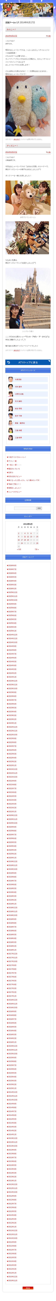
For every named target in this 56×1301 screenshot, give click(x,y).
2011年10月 (12, 1238)
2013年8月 (12, 1154)
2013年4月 (12, 1169)
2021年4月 (12, 800)
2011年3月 (12, 1265)
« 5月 (19, 549)
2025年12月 (12, 592)
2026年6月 (12, 573)
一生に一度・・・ (14, 465)
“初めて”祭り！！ (14, 484)
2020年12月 (12, 815)
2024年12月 (12, 635)
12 (28, 537)
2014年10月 (12, 1100)
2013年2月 (12, 1177)
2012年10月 (12, 1192)
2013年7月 (12, 1157)
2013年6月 (12, 1161)
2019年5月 (12, 888)
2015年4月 (12, 1077)
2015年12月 (12, 1046)
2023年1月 (12, 723)
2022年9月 (12, 738)
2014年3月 (12, 1127)
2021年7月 (12, 788)
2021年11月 (12, 773)
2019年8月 (12, 877)
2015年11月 (12, 1050)
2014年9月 (12, 1104)
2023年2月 (12, 719)
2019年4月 (12, 892)
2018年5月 (12, 935)
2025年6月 (12, 615)
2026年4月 (12, 581)
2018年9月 (12, 919)
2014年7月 (12, 1111)
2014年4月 (12, 1123)
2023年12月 (12, 681)
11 (25, 537)
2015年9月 (12, 1058)
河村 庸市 (18, 387)
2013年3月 (12, 1173)
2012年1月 (12, 1227)
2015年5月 (12, 1073)
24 (22, 543)
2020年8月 (12, 831)
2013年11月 (12, 1142)
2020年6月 (12, 838)
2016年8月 (12, 1015)
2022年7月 (12, 746)
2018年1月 (12, 950)
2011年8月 (12, 1246)
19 (28, 540)
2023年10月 (12, 688)
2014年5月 (12, 1119)
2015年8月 (12, 1061)
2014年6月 (12, 1115)
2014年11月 (12, 1096)
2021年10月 (12, 777)
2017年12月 (12, 954)
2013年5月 (12, 1165)
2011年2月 (12, 1269)
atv (49, 36)
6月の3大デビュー (15, 476)
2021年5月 (12, 796)
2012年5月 (12, 1211)
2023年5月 (12, 708)
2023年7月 (12, 700)
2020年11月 (12, 819)
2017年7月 (12, 973)
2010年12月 (12, 1277)
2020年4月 (12, 846)
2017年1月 (12, 996)
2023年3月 (12, 715)
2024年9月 (12, 646)
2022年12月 (12, 727)
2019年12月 (12, 861)
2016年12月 (12, 1000)
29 (37, 543)
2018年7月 (12, 927)
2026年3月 (12, 585)
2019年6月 (12, 885)
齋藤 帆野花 (20, 423)
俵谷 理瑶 (18, 409)
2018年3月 (12, 942)
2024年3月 (12, 669)
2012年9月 (12, 1196)
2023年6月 (12, 704)
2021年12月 (12, 769)
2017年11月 (12, 958)
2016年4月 (12, 1031)
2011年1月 (12, 1273)
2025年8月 (12, 608)
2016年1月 (12, 1042)
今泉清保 (18, 379)
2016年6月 (12, 1023)
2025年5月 (12, 619)
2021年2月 (12, 808)
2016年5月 (12, 1027)
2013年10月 (12, 1146)
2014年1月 (12, 1134)
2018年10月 (12, 915)
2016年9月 (12, 1011)
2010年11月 (12, 1281)
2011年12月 (12, 1231)
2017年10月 (12, 961)
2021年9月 (12, 781)
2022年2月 (12, 762)
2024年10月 (12, 642)
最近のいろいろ (14, 469)
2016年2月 (12, 1038)
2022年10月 (12, 735)
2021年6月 (12, 792)
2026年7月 (12, 569)
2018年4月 (12, 938)
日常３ (10, 473)
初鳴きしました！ (14, 488)
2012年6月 (12, 1207)
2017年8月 (12, 969)
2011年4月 (12, 1261)
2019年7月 (12, 881)
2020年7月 (12, 835)
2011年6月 (12, 1254)
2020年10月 (12, 823)
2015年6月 (12, 1069)
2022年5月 (12, 754)
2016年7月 (12, 1019)
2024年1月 (12, 677)
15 (37, 537)
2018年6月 (12, 931)
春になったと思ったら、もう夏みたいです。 (24, 480)
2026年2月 (12, 589)
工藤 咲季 (18, 438)
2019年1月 (12, 904)
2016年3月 (12, 1034)
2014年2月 (12, 1131)
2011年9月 (12, 1242)
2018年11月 (12, 911)
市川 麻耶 (18, 401)
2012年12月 (12, 1184)
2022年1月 (12, 765)
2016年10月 (12, 1008)
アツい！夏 (12, 461)
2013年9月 (12, 1150)
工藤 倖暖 (18, 430)
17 (22, 540)
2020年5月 (12, 842)
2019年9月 (12, 873)
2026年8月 (12, 565)
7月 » (37, 549)
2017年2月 (12, 992)
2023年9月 (12, 692)
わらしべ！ (11, 29)
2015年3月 (12, 1081)
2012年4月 (12, 1215)
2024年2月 (12, 673)
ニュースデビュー (14, 492)
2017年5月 (12, 981)
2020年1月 (12, 858)
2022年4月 (12, 758)
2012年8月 (12, 1200)
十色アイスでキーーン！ (17, 457)
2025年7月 (12, 612)
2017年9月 (12, 965)
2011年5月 (12, 1257)
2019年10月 (12, 869)
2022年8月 (12, 742)
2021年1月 (12, 812)
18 (25, 540)
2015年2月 (12, 1084)
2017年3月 (12, 988)
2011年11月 (12, 1234)
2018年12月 (12, 908)
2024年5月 (12, 662)
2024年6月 (12, 658)
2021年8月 (12, 785)
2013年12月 (12, 1138)
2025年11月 (12, 596)
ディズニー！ (12, 146)
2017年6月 (12, 977)
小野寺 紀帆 (19, 394)
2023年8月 (12, 696)
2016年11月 (12, 1004)
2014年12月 (12, 1092)
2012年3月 (12, 1219)
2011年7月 (12, 1250)
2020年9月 (12, 827)
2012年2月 (12, 1223)
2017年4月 (12, 984)
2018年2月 (12, 946)
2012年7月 (12, 1204)
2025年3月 (12, 627)
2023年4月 (12, 712)
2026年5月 (12, 577)
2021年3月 (12, 804)
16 (19, 540)
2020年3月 (12, 850)
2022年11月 (12, 731)
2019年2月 (12, 900)
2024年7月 (12, 654)
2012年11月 (12, 1188)
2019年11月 (12, 865)
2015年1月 (12, 1088)
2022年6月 (12, 750)
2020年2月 (12, 854)
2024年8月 (12, 650)
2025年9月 (12, 604)
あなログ (17, 139)
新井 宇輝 (18, 416)
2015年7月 (12, 1065)
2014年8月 (12, 1108)
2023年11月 (12, 685)
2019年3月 (12, 896)
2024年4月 (12, 665)
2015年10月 (12, 1054)
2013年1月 (12, 1181)
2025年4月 (12, 623)
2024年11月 (12, 639)
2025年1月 (12, 631)
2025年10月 (12, 600)
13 (31, 537)
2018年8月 (12, 923)
